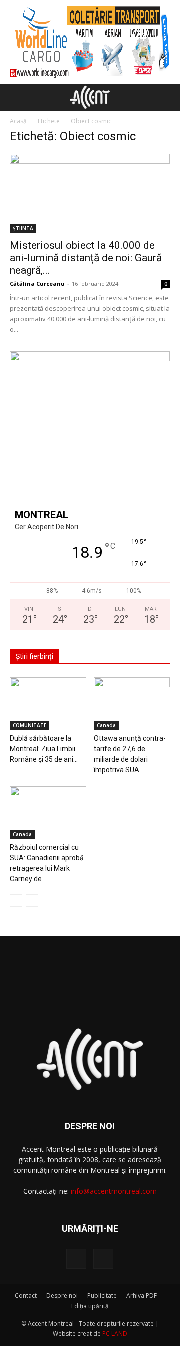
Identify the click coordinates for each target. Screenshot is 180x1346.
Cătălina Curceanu (37, 283)
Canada (106, 725)
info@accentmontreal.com (114, 1191)
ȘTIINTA (23, 228)
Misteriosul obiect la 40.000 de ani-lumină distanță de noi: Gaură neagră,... (86, 257)
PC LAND (115, 1333)
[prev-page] (16, 900)
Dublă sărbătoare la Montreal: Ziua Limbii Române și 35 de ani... (44, 748)
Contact (26, 1295)
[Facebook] (76, 1259)
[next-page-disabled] (32, 900)
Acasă (18, 121)
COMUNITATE (29, 725)
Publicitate (102, 1295)
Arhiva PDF (141, 1295)
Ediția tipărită (90, 1306)
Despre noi (62, 1295)
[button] (17, 97)
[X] (104, 1259)
